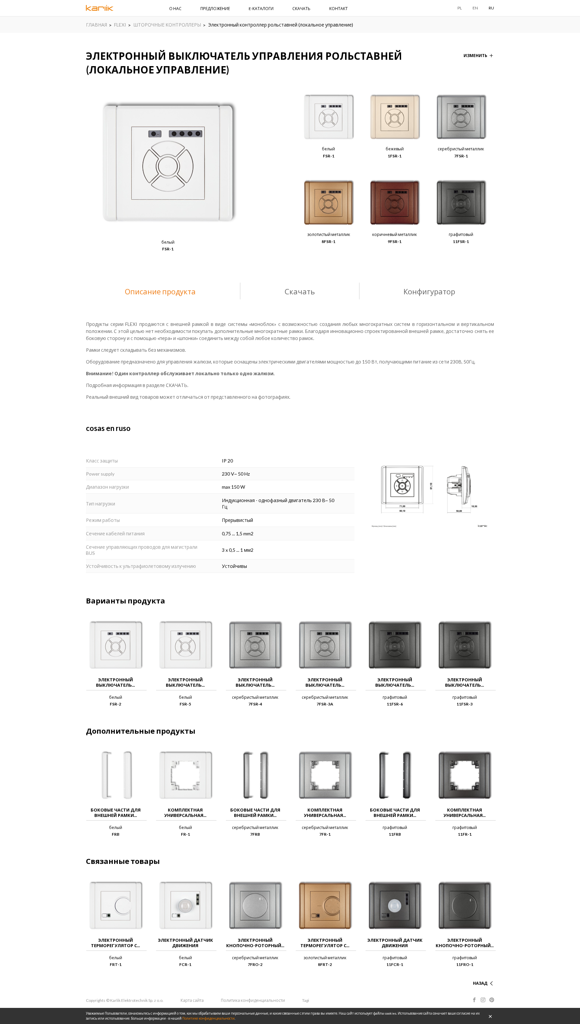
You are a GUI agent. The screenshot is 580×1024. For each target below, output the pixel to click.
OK (490, 1016)
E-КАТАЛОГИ (261, 8)
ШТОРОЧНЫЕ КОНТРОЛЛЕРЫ (167, 25)
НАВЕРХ (479, 975)
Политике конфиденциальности (208, 1018)
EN (475, 7)
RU (491, 7)
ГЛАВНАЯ (96, 25)
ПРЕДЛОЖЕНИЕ (215, 8)
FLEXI (120, 25)
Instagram (483, 999)
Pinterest (491, 999)
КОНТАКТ (338, 8)
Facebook (474, 999)
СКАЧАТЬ (301, 8)
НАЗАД (480, 983)
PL (459, 7)
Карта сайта (192, 1000)
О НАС (175, 8)
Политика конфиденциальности (253, 1000)
